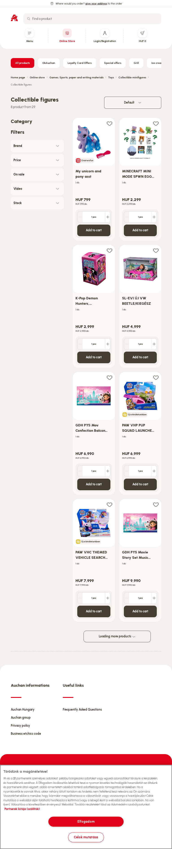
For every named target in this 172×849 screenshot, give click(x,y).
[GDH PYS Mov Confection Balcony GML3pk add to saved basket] (109, 377)
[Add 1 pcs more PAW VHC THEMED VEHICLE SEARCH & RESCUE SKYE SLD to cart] (107, 598)
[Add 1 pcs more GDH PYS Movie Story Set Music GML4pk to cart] (154, 598)
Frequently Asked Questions (82, 709)
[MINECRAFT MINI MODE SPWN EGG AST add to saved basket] (156, 123)
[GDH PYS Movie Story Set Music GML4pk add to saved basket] (156, 504)
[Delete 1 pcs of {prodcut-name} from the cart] (79, 217)
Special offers (112, 63)
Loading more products (115, 636)
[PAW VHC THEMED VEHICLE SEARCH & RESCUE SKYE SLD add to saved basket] (109, 504)
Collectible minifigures (132, 77)
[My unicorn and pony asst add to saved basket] (109, 123)
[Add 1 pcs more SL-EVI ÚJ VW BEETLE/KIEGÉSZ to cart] (154, 344)
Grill (136, 63)
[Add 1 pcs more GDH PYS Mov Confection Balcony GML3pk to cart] (107, 471)
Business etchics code (26, 734)
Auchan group (21, 718)
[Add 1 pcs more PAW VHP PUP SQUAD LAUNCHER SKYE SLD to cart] (154, 471)
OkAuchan (48, 63)
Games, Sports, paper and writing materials (76, 77)
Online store (37, 77)
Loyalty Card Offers (80, 63)
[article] (94, 179)
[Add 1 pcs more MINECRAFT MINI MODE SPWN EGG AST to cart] (154, 217)
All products (22, 63)
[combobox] (92, 18)
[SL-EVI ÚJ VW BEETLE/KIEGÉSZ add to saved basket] (156, 250)
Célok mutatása (86, 837)
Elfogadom (86, 822)
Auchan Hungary (22, 709)
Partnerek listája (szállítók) (22, 809)
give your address (96, 3)
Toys (111, 77)
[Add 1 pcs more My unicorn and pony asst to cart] (107, 217)
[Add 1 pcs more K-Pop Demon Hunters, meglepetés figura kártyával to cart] (107, 344)
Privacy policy (20, 726)
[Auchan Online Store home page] (14, 17)
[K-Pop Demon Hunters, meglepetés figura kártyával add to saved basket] (109, 250)
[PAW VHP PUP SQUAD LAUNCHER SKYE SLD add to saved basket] (156, 377)
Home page (18, 77)
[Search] (28, 18)
